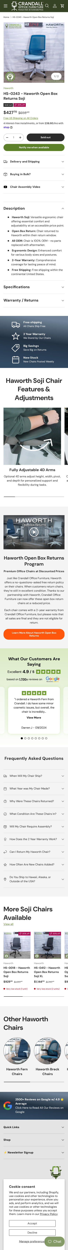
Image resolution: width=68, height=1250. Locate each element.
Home (6, 17)
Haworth (8, 88)
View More (34, 717)
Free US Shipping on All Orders (20, 118)
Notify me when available (34, 147)
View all (8, 924)
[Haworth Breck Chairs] (47, 1051)
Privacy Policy (49, 1214)
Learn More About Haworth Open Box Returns (34, 634)
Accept (32, 1223)
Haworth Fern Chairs (17, 1071)
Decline (32, 1232)
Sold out (46, 137)
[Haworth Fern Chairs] (17, 1051)
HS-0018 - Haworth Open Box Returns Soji (16, 972)
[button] (62, 6)
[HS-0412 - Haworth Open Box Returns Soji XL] (47, 945)
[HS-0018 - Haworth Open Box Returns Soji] (17, 945)
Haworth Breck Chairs (47, 1071)
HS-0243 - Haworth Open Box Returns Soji (33, 17)
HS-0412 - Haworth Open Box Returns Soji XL (47, 972)
